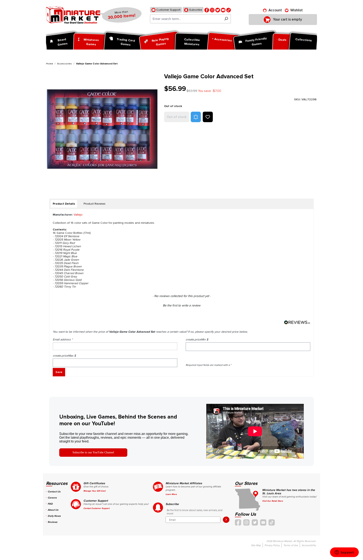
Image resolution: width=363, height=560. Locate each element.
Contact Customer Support (96, 508)
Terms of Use (290, 545)
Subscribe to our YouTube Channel (93, 452)
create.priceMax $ (64, 355)
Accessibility (309, 545)
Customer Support (167, 10)
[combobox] (186, 18)
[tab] (64, 204)
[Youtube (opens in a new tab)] (223, 10)
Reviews (52, 522)
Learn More (171, 494)
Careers (52, 497)
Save (58, 372)
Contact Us (54, 491)
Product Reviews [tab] (94, 203)
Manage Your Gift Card (94, 491)
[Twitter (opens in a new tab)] (217, 10)
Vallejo (78, 214)
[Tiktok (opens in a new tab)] (228, 10)
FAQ (50, 503)
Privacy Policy (272, 545)
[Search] (226, 18)
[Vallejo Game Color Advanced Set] (102, 129)
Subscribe (195, 10)
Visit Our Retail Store (272, 501)
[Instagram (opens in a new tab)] (212, 10)
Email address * (63, 339)
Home (49, 63)
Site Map (256, 545)
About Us (53, 510)
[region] (102, 129)
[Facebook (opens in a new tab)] (206, 10)
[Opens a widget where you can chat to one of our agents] (344, 552)
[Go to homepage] (73, 15)
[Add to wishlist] (208, 117)
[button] (196, 117)
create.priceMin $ (197, 339)
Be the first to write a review (181, 305)
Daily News (54, 516)
